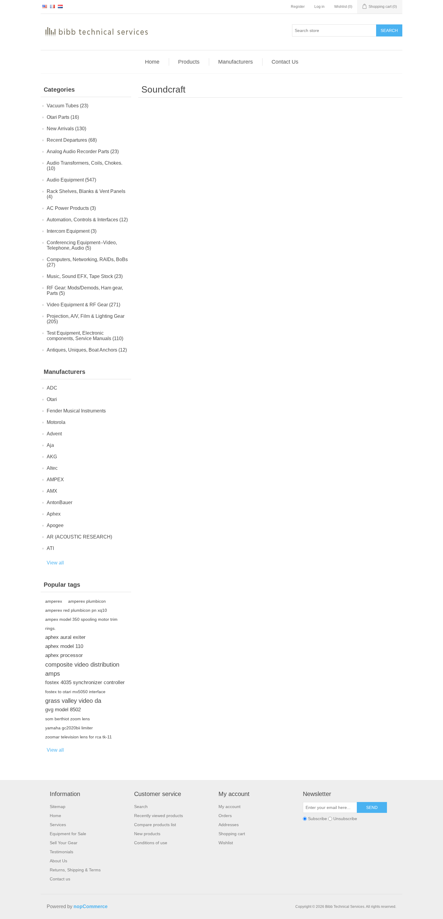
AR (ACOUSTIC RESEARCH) (79, 536)
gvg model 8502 (63, 709)
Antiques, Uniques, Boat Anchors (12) (87, 349)
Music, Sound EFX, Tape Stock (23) (85, 276)
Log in (319, 7)
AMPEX (55, 479)
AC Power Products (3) (71, 208)
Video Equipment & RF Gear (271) (83, 304)
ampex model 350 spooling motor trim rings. (81, 624)
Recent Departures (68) (72, 140)
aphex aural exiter (65, 637)
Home (55, 815)
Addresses (228, 824)
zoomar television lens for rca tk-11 (78, 736)
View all (55, 562)
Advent (54, 433)
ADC (52, 387)
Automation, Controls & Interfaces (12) (87, 219)
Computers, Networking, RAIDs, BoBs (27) (87, 262)
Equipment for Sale (68, 833)
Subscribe (317, 818)
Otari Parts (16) (63, 117)
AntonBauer (59, 502)
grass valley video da (73, 700)
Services (58, 824)
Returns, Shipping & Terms (75, 869)
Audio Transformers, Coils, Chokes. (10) (84, 165)
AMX (52, 491)
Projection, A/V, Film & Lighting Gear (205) (85, 319)
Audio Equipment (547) (71, 179)
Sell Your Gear (63, 842)
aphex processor (64, 655)
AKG (52, 456)
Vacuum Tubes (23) (67, 105)
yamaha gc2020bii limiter (69, 727)
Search (389, 30)
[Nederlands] (60, 6)
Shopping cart (231, 833)
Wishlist (225, 842)
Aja (50, 445)
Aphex (54, 513)
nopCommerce (91, 906)
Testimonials (61, 851)
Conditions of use (150, 842)
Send (372, 807)
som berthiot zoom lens (67, 718)
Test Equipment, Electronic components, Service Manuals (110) (85, 335)
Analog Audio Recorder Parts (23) (83, 151)
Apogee (55, 525)
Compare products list (155, 824)
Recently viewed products (158, 815)
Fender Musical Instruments (76, 410)
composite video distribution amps (82, 669)
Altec (52, 468)
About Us (58, 860)
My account (229, 806)
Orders (225, 815)
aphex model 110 (64, 646)
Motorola (56, 422)
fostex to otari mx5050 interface (75, 691)
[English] (44, 6)
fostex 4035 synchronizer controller (85, 682)
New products (147, 833)
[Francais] (52, 6)
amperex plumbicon (87, 601)
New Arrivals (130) (66, 128)
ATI (50, 548)
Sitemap (57, 806)
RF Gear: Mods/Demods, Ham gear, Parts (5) (85, 290)
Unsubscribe (345, 818)
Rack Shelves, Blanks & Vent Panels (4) (86, 194)
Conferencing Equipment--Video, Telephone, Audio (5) (82, 245)
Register (298, 7)
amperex (53, 601)
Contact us (60, 878)
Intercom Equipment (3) (71, 231)
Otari (52, 399)
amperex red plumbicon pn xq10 (76, 610)
